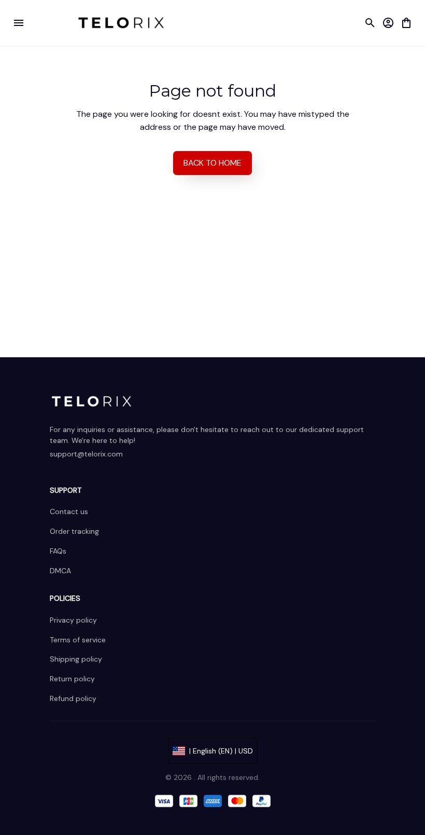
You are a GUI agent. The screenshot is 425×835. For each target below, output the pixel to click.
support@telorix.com (86, 454)
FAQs (58, 551)
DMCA (60, 570)
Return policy (72, 678)
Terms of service (78, 639)
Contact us (69, 511)
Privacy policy (73, 620)
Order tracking (74, 531)
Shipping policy (76, 659)
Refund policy (73, 698)
